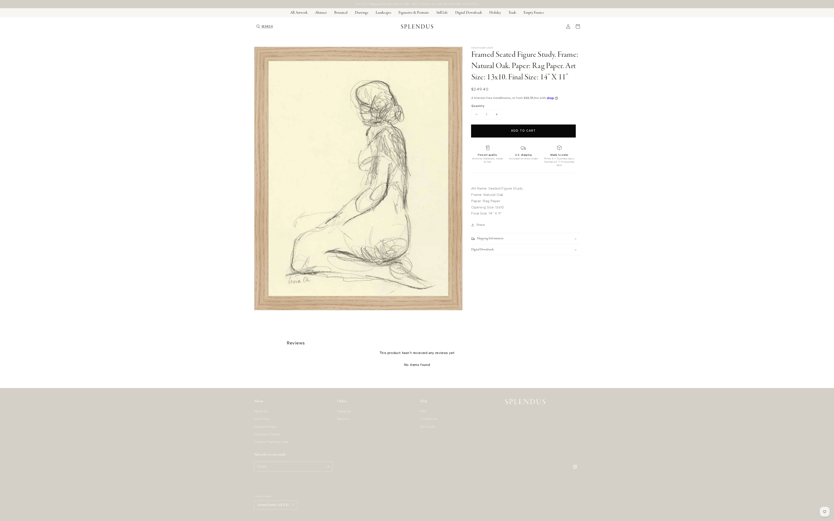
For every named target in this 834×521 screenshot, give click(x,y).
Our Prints (262, 419)
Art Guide (427, 427)
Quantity (477, 106)
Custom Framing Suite (271, 442)
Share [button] (480, 225)
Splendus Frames (267, 434)
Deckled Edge (265, 427)
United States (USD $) (273, 504)
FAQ (423, 411)
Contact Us (428, 419)
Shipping (344, 411)
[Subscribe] (327, 466)
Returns (343, 419)
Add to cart (523, 130)
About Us (261, 411)
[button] (264, 26)
